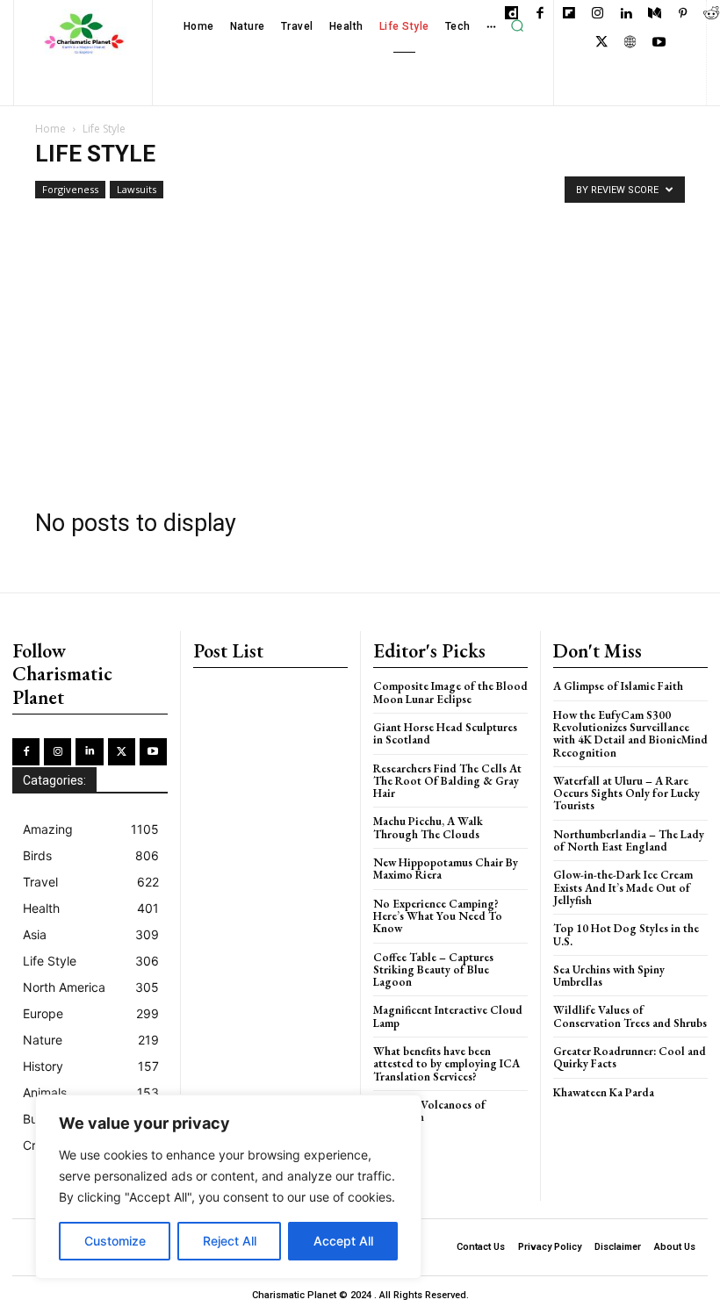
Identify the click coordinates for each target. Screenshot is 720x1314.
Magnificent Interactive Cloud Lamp (447, 1016)
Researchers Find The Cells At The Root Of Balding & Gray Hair (447, 781)
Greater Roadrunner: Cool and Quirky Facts (629, 1057)
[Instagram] (597, 14)
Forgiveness (70, 189)
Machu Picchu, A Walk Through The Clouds (428, 827)
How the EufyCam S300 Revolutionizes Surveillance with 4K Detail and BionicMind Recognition (630, 733)
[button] (517, 26)
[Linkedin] (626, 14)
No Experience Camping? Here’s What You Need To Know (437, 916)
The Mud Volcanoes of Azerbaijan (429, 1110)
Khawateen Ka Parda (603, 1092)
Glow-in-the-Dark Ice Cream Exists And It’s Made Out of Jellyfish (623, 887)
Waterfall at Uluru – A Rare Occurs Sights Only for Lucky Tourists (626, 793)
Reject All (229, 1240)
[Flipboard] (568, 14)
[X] (602, 43)
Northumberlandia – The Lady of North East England (628, 840)
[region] (228, 1187)
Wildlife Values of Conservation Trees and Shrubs (630, 1016)
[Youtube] (659, 43)
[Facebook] (540, 14)
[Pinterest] (683, 14)
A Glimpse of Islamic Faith (618, 686)
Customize (115, 1240)
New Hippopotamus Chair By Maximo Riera (445, 868)
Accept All (343, 1240)
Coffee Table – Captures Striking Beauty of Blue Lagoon (433, 970)
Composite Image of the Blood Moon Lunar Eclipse (450, 692)
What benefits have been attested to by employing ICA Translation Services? (446, 1064)
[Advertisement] (360, 348)
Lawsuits (136, 189)
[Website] (630, 43)
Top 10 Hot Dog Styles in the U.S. (626, 934)
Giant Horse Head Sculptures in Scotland (445, 733)
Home (50, 128)
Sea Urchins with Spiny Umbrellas (609, 975)
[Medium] (654, 14)
